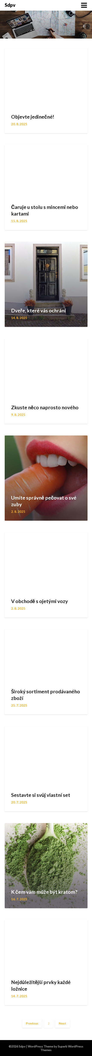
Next (62, 1023)
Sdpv (10, 5)
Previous (32, 1023)
